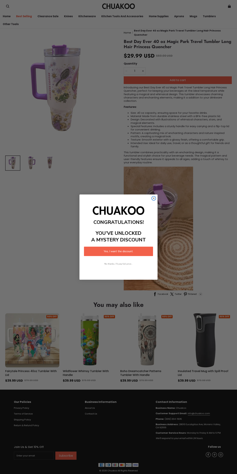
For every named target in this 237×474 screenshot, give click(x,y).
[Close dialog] (154, 198)
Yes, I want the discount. (118, 251)
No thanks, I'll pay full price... (118, 263)
